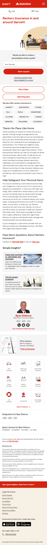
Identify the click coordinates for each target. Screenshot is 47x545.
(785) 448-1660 (17, 242)
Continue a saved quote (23, 77)
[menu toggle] (43, 3)
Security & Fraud (7, 498)
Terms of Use (6, 504)
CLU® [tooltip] (29, 321)
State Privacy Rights (8, 510)
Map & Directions (28, 349)
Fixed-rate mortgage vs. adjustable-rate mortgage (14, 257)
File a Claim (23, 89)
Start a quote (23, 72)
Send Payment (23, 97)
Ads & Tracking (7, 495)
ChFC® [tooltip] (18, 321)
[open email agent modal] (23, 325)
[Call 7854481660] (19, 325)
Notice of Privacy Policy (9, 507)
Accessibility (6, 501)
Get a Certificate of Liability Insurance (23, 328)
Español (5, 4)
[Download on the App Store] (8, 524)
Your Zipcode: (10, 64)
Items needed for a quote (23, 80)
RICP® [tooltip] (23, 321)
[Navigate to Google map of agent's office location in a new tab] (28, 325)
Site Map (5, 513)
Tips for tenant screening (11, 278)
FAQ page (35, 242)
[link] (23, 4)
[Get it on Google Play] (23, 524)
